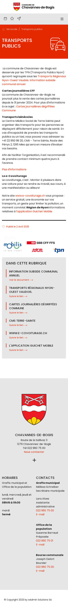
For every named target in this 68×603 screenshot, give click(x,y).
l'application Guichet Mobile (34, 211)
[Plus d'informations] (33, 460)
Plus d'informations (14, 169)
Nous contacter (34, 452)
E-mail (40, 514)
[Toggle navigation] (62, 19)
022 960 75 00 (36, 448)
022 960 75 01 (44, 541)
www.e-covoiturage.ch (30, 196)
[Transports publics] (34, 6)
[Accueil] (3, 29)
